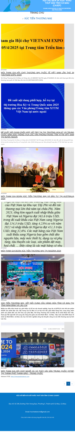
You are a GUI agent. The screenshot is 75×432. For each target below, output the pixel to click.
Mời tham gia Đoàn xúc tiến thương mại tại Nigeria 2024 (31, 251)
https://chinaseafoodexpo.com (20, 376)
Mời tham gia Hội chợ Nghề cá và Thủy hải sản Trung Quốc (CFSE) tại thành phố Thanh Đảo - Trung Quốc (37, 372)
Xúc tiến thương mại (38, 18)
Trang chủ (37, 12)
